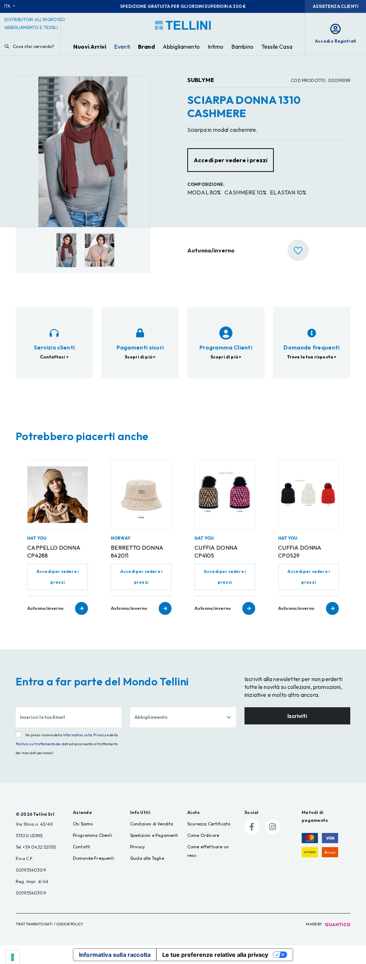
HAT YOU (36, 538)
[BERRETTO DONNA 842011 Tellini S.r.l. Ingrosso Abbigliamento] (141, 494)
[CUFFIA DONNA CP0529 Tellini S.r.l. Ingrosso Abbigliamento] (308, 494)
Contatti (81, 846)
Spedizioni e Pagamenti (154, 835)
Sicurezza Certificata (208, 823)
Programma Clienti (92, 835)
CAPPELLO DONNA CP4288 (53, 551)
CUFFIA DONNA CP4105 (216, 551)
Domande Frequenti (93, 858)
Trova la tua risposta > (312, 357)
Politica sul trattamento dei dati (42, 744)
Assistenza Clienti (335, 6)
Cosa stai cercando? (33, 46)
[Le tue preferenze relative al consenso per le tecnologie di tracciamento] (12, 957)
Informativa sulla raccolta (114, 954)
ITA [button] (8, 6)
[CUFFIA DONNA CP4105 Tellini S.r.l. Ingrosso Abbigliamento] (224, 494)
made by (314, 924)
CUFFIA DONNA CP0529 (300, 551)
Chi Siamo (83, 823)
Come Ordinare (203, 835)
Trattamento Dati (34, 924)
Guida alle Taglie (147, 858)
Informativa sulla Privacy (84, 735)
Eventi (122, 46)
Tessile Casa (276, 46)
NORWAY (120, 538)
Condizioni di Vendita (151, 823)
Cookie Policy (69, 924)
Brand (146, 46)
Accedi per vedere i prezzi (57, 577)
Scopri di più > (140, 357)
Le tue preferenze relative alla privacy (215, 954)
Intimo (215, 46)
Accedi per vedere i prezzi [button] (230, 160)
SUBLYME (200, 79)
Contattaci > (54, 357)
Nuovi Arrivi (89, 46)
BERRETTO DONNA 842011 (137, 551)
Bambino (242, 46)
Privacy (137, 846)
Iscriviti (297, 715)
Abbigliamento (181, 46)
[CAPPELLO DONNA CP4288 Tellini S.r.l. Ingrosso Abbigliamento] (57, 494)
